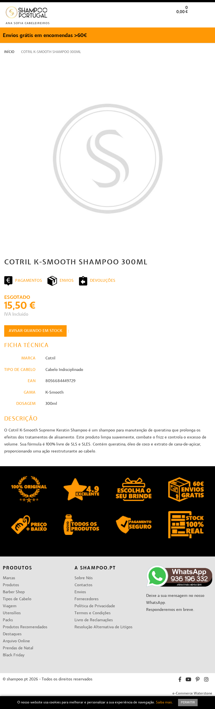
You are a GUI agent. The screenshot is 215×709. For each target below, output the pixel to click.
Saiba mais (164, 702)
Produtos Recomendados (25, 627)
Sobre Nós (83, 578)
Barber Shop (14, 592)
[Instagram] (206, 680)
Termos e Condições (92, 613)
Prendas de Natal (18, 648)
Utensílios (12, 613)
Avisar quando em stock (35, 331)
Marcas (9, 578)
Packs (8, 620)
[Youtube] (188, 680)
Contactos (83, 585)
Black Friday (13, 655)
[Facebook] (180, 680)
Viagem (10, 606)
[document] (107, 702)
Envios (80, 592)
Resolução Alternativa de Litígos (103, 627)
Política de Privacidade (94, 606)
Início (9, 52)
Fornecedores (86, 599)
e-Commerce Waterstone (192, 693)
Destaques (12, 634)
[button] (206, 20)
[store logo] (27, 13)
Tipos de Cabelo (17, 599)
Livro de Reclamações (93, 620)
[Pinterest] (197, 680)
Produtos (11, 585)
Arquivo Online (16, 641)
